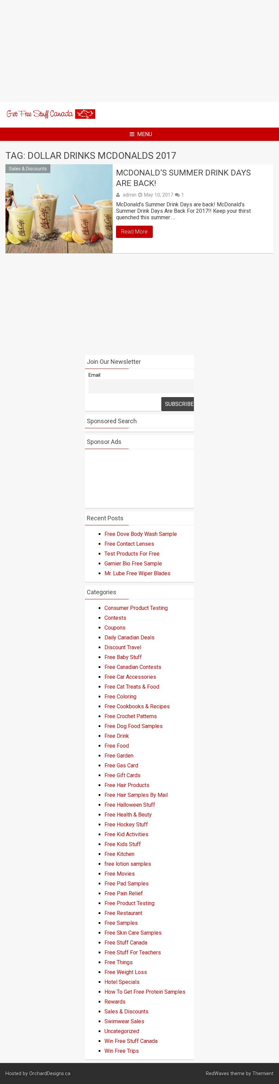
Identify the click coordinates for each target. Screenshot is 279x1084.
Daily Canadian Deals (129, 637)
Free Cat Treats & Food (131, 687)
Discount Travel (122, 647)
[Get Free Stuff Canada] (50, 117)
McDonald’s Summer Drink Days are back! (183, 178)
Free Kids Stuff (122, 844)
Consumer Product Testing (136, 608)
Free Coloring (120, 696)
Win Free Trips (121, 1051)
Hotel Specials (122, 982)
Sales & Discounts (28, 168)
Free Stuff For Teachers (132, 952)
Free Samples (121, 923)
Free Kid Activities (126, 834)
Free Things (118, 962)
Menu (144, 134)
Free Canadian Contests (132, 667)
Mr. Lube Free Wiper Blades (137, 573)
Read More (134, 231)
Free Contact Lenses (129, 544)
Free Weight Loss (125, 972)
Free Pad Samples (126, 883)
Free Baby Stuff (123, 657)
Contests (115, 618)
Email (94, 375)
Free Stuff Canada (125, 942)
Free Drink (116, 736)
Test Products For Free (132, 553)
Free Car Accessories (130, 677)
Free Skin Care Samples (133, 933)
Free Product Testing (129, 903)
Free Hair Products (126, 785)
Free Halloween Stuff (129, 805)
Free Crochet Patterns (130, 716)
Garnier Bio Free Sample (133, 563)
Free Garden (118, 755)
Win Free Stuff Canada (131, 1041)
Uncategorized (121, 1031)
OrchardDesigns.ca (49, 1074)
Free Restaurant (123, 913)
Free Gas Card (121, 765)
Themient (263, 1074)
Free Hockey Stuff (126, 824)
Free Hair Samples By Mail (136, 795)
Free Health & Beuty (128, 814)
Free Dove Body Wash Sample (140, 534)
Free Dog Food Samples (133, 726)
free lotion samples (127, 864)
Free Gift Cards (122, 775)
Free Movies (119, 874)
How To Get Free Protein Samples (144, 992)
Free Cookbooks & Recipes (137, 706)
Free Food (116, 746)
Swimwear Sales (124, 1021)
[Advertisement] (139, 50)
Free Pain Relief (123, 893)
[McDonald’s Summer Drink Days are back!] (59, 208)
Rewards (115, 1001)
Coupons (115, 627)
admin (129, 195)
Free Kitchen (119, 854)
